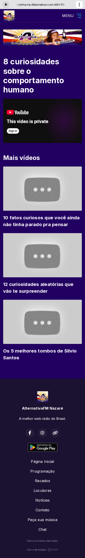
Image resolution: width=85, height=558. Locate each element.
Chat (43, 529)
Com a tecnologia (36, 549)
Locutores (42, 490)
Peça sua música (43, 519)
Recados (42, 480)
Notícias (42, 500)
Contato (43, 510)
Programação (42, 471)
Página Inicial (42, 461)
